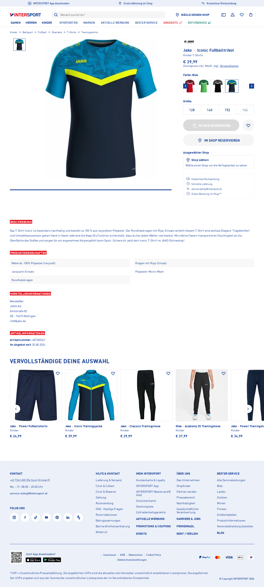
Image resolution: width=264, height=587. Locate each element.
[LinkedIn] (68, 517)
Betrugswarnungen (108, 520)
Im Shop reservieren (222, 140)
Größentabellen (227, 514)
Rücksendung (104, 503)
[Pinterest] (57, 517)
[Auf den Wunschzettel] (58, 373)
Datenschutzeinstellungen (132, 559)
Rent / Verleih (187, 533)
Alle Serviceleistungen (231, 480)
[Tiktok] (35, 517)
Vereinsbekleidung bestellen (235, 526)
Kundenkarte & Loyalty (150, 480)
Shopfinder (184, 486)
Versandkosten (229, 66)
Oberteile (57, 32)
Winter (221, 503)
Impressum (109, 554)
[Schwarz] (217, 86)
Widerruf (101, 532)
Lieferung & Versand (109, 480)
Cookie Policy (153, 554)
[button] (132, 222)
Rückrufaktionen (106, 514)
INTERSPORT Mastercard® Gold (153, 493)
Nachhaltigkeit (186, 503)
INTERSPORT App (147, 486)
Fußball (42, 32)
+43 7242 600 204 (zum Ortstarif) (30, 480)
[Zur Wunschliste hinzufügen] (248, 125)
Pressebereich (186, 497)
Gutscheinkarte (146, 500)
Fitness (221, 509)
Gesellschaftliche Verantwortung (187, 510)
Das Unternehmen (188, 480)
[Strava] (78, 517)
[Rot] (189, 86)
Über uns (183, 473)
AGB (122, 554)
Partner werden (187, 491)
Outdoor (222, 497)
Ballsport (27, 32)
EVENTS (141, 533)
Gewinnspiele (144, 506)
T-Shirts (71, 32)
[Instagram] (14, 517)
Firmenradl (185, 526)
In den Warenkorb (215, 126)
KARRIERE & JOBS (188, 518)
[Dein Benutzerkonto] (232, 14)
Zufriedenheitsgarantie (151, 512)
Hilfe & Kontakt (108, 473)
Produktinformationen (231, 520)
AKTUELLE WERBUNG (150, 518)
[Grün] (203, 86)
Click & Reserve (106, 491)
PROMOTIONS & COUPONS (153, 526)
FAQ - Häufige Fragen (109, 509)
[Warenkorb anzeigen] (250, 14)
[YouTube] (46, 517)
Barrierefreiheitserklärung (113, 526)
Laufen (221, 491)
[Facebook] (25, 517)
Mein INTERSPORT (148, 473)
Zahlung (101, 497)
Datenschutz (136, 554)
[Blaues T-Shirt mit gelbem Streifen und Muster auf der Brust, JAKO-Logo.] (101, 109)
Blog (220, 532)
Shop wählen (200, 160)
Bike (220, 486)
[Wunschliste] (241, 14)
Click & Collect (105, 486)
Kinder (13, 32)
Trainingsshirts (89, 32)
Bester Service (228, 473)
